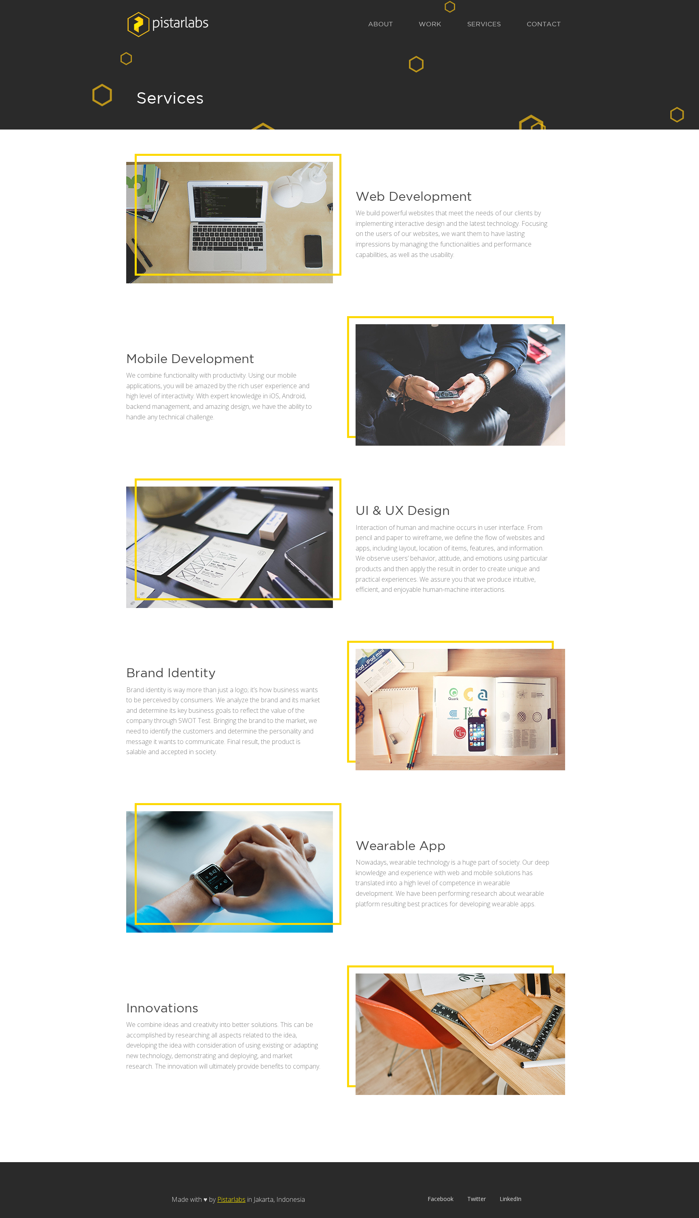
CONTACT (544, 24)
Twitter (476, 1199)
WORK (430, 24)
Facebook (440, 1199)
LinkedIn (510, 1199)
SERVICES (484, 24)
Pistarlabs (231, 1199)
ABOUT (380, 24)
